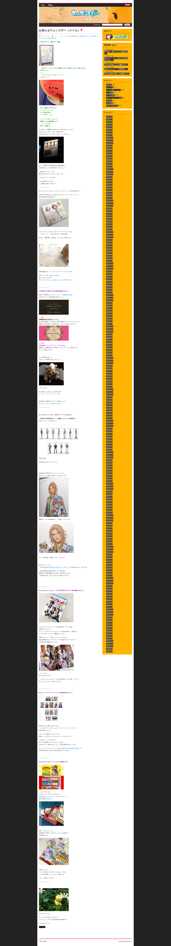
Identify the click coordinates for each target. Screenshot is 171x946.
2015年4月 (109, 473)
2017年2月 (109, 415)
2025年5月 (109, 156)
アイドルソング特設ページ (53, 280)
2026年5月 (109, 124)
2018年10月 (109, 363)
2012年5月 (109, 565)
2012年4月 (109, 567)
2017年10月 (109, 394)
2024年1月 (109, 198)
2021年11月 (109, 266)
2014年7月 (109, 497)
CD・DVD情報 (71, 36)
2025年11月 (109, 140)
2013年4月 (109, 536)
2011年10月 (109, 583)
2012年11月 (109, 549)
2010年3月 (109, 633)
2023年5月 (109, 219)
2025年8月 (109, 148)
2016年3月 (109, 444)
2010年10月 (109, 614)
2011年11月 (109, 580)
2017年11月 (109, 392)
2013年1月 (109, 544)
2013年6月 (109, 531)
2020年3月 (109, 318)
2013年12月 (109, 515)
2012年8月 (109, 557)
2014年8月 (109, 494)
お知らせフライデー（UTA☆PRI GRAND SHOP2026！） (116, 59)
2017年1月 (109, 418)
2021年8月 (109, 274)
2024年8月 (109, 179)
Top (42, 5)
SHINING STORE (67, 294)
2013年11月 (109, 518)
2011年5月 (109, 596)
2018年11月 (109, 360)
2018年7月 (109, 371)
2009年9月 (109, 649)
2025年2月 (109, 164)
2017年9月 (109, 397)
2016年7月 (109, 434)
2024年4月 (109, 190)
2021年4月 (109, 284)
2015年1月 (109, 481)
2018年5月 (109, 376)
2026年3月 (109, 130)
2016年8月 (109, 431)
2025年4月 (109, 158)
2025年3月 (109, 161)
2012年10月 (109, 552)
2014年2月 (109, 510)
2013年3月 (109, 539)
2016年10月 (109, 426)
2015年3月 (109, 476)
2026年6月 (109, 122)
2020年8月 (109, 305)
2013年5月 (109, 533)
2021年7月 (109, 276)
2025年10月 (109, 143)
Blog (50, 5)
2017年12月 (109, 389)
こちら (47, 403)
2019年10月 (109, 331)
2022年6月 (109, 247)
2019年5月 (109, 345)
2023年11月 (109, 203)
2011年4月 (109, 599)
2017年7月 (109, 402)
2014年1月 (109, 512)
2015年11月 (109, 455)
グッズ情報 (92, 36)
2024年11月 (109, 172)
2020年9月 (109, 303)
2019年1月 (109, 355)
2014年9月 (109, 491)
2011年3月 (109, 601)
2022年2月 (109, 258)
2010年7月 (109, 622)
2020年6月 (109, 310)
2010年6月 (109, 625)
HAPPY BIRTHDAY (112, 105)
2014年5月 (109, 502)
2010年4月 (109, 630)
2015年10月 (109, 457)
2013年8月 (109, 525)
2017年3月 (109, 413)
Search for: (97, 24)
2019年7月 (109, 339)
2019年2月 (109, 352)
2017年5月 (109, 407)
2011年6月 (109, 594)
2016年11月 (109, 423)
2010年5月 (109, 628)
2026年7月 (109, 119)
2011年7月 (109, 591)
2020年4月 (109, 316)
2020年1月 (109, 324)
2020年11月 (109, 297)
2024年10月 (109, 174)
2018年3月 (109, 381)
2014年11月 (109, 486)
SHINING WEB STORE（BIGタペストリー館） (54, 567)
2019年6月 (109, 342)
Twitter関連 (109, 103)
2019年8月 (109, 337)
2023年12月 (109, 200)
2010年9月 (109, 617)
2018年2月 (109, 384)
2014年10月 (109, 489)
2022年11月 (109, 234)
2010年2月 (109, 635)
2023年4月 (109, 221)
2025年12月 (109, 137)
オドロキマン (47, 830)
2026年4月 (109, 127)
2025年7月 (109, 151)
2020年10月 (109, 300)
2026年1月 (109, 135)
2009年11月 (109, 643)
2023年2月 (109, 227)
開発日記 (53, 38)
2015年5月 (109, 470)
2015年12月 (109, 452)
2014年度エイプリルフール (47, 796)
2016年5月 (109, 439)
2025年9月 (109, 145)
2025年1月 (109, 166)
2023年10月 (109, 206)
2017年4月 (109, 410)
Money (130, 941)
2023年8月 (109, 211)
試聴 (50, 275)
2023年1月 (109, 229)
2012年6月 (109, 562)
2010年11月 (109, 612)
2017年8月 (109, 400)
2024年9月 (109, 177)
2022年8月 (109, 242)
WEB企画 (109, 100)
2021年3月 (109, 287)
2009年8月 (109, 651)
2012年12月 (109, 546)
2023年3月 (109, 224)
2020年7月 (109, 308)
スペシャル (109, 87)
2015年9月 (109, 460)
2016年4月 (109, 441)
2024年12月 (109, 169)
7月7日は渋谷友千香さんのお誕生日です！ (116, 73)
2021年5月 (109, 282)
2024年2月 (109, 195)
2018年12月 (109, 358)
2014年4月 (109, 504)
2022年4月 (109, 253)
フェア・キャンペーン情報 (114, 98)
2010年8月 (109, 620)
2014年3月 (109, 507)
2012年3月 (109, 570)
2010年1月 (109, 638)
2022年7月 (109, 245)
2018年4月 (109, 379)
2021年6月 (109, 279)
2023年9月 (109, 208)
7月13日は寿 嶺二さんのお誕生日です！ (116, 64)
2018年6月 (109, 373)
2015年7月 (109, 465)
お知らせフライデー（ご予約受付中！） (116, 69)
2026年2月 (109, 132)
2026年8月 (109, 116)
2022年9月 (109, 240)
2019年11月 (109, 329)
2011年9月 (109, 586)
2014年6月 (109, 499)
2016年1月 (109, 449)
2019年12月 (109, 326)
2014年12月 (109, 483)
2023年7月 (109, 213)
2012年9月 (109, 554)
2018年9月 (109, 366)
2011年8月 (109, 588)
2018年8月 (109, 368)
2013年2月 (109, 541)
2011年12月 (109, 578)
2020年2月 (109, 321)
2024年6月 (109, 185)
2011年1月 (109, 607)
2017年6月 (109, 405)
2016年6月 (109, 436)
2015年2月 (109, 478)
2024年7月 (109, 182)
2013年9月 (109, 523)
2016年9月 (109, 428)
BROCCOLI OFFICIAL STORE (70, 748)
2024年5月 (109, 187)
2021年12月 (109, 263)
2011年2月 (109, 604)
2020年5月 (109, 313)
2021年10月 (109, 268)
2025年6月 (109, 153)
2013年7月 (109, 528)
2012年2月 (109, 573)
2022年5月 (109, 250)
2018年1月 (109, 386)
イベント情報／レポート (82, 36)
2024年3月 (109, 192)
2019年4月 (109, 347)
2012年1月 (109, 575)
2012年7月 (109, 559)
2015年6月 (109, 468)
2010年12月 (109, 609)
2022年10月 (109, 237)
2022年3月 (109, 255)
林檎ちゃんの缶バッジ (48, 391)
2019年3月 (109, 350)
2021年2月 (109, 289)
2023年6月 (109, 216)
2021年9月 (109, 271)
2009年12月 (109, 641)
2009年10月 (109, 646)
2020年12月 (109, 295)
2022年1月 (109, 261)
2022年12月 (109, 232)
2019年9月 (109, 334)
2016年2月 (109, 447)
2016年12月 (109, 421)
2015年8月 (109, 462)
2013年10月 (109, 520)
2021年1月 (109, 292)
